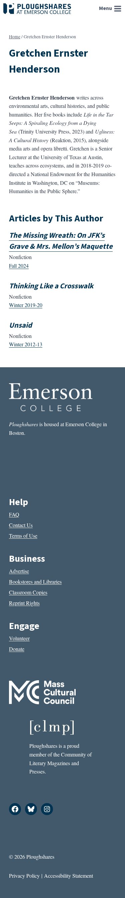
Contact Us (21, 524)
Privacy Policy (24, 875)
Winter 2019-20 (25, 304)
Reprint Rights (24, 602)
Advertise (19, 570)
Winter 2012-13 (25, 344)
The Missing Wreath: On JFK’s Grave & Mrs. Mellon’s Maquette (61, 241)
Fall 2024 (19, 265)
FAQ (14, 514)
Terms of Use (23, 535)
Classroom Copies (28, 592)
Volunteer (19, 638)
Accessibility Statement (68, 875)
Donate (16, 648)
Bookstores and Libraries (35, 581)
